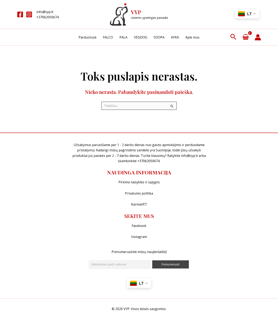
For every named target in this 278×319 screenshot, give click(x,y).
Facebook (139, 225)
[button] (233, 37)
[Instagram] (29, 14)
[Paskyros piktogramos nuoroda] (258, 37)
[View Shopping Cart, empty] (246, 37)
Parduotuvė (87, 37)
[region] (139, 307)
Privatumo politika (139, 193)
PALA (123, 37)
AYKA (175, 37)
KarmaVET (139, 204)
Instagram (139, 236)
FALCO (108, 37)
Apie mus (192, 37)
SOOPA (159, 37)
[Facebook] (20, 14)
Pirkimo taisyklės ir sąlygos (139, 182)
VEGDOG (140, 37)
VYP (136, 12)
